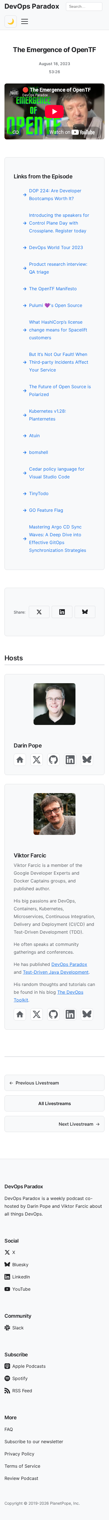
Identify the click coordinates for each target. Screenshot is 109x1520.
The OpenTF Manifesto (53, 288)
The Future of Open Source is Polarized (60, 390)
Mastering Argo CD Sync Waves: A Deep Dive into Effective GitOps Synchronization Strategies (57, 538)
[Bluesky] (87, 760)
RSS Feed (22, 1390)
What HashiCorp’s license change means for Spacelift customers (58, 329)
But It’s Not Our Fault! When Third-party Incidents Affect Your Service (58, 362)
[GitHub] (53, 760)
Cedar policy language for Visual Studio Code (56, 472)
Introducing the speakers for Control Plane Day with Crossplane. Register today (59, 222)
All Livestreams (54, 1103)
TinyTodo (39, 493)
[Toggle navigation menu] (24, 21)
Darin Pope (28, 745)
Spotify (20, 1378)
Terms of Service (22, 1466)
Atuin (34, 435)
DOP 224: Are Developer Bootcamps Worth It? (55, 194)
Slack (18, 1327)
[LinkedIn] (70, 760)
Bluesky (20, 1264)
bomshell (38, 452)
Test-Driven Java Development (56, 972)
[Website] (20, 760)
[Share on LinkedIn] (62, 612)
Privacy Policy (19, 1454)
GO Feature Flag (46, 510)
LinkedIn (21, 1277)
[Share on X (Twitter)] (39, 612)
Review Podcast (21, 1478)
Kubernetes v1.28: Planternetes (47, 415)
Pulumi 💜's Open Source (55, 305)
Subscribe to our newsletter (33, 1441)
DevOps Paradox (69, 964)
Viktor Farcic (30, 855)
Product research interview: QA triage (58, 268)
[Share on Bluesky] (85, 612)
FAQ (8, 1429)
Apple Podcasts (29, 1366)
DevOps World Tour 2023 (56, 247)
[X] (36, 760)
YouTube (21, 1289)
